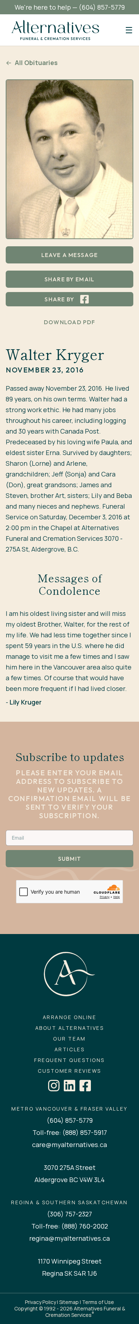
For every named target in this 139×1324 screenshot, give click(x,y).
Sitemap (69, 1302)
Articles (69, 1049)
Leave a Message (69, 254)
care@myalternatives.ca (69, 1144)
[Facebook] (85, 1085)
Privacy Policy (40, 1302)
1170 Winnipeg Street (70, 1261)
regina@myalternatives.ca (69, 1238)
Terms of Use (98, 1302)
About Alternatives (69, 1028)
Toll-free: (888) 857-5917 (69, 1132)
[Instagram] (54, 1085)
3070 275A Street (70, 1167)
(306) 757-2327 (69, 1214)
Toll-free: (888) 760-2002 (69, 1226)
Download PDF (69, 322)
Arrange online (69, 1017)
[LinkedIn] (69, 1085)
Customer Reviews (69, 1071)
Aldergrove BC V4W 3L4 (70, 1179)
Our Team (69, 1039)
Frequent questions (69, 1060)
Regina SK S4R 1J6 (69, 1273)
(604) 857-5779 (102, 7)
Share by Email (70, 279)
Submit (69, 858)
